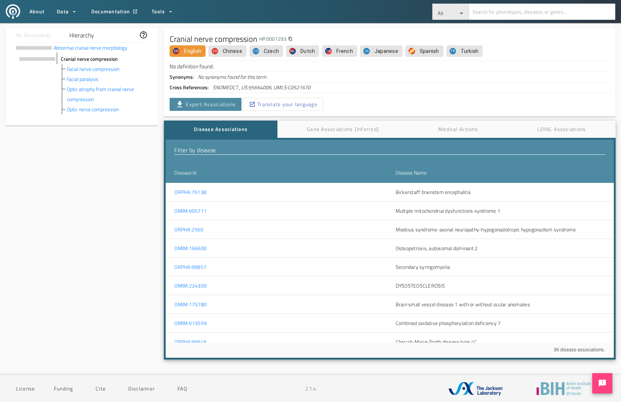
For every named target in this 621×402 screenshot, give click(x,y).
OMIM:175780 (190, 304)
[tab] (220, 129)
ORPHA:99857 (190, 267)
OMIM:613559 (190, 323)
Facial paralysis (82, 79)
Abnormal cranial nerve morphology (90, 47)
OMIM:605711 (190, 210)
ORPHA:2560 (188, 229)
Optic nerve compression (93, 109)
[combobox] (450, 12)
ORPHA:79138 (190, 192)
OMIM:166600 (190, 248)
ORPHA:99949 (190, 341)
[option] (188, 51)
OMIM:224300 (190, 285)
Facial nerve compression (93, 69)
